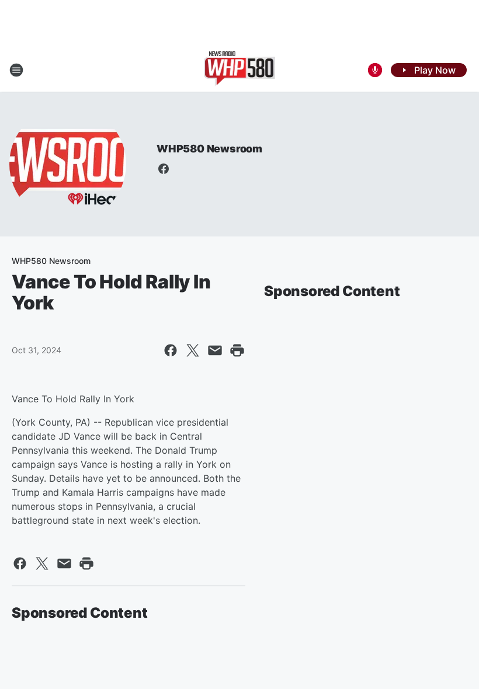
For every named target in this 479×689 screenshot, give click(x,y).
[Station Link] (240, 70)
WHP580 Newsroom (209, 148)
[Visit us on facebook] (164, 169)
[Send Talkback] (375, 70)
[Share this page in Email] (215, 350)
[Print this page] (237, 350)
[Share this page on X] (193, 350)
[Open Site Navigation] (16, 70)
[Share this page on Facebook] (170, 350)
